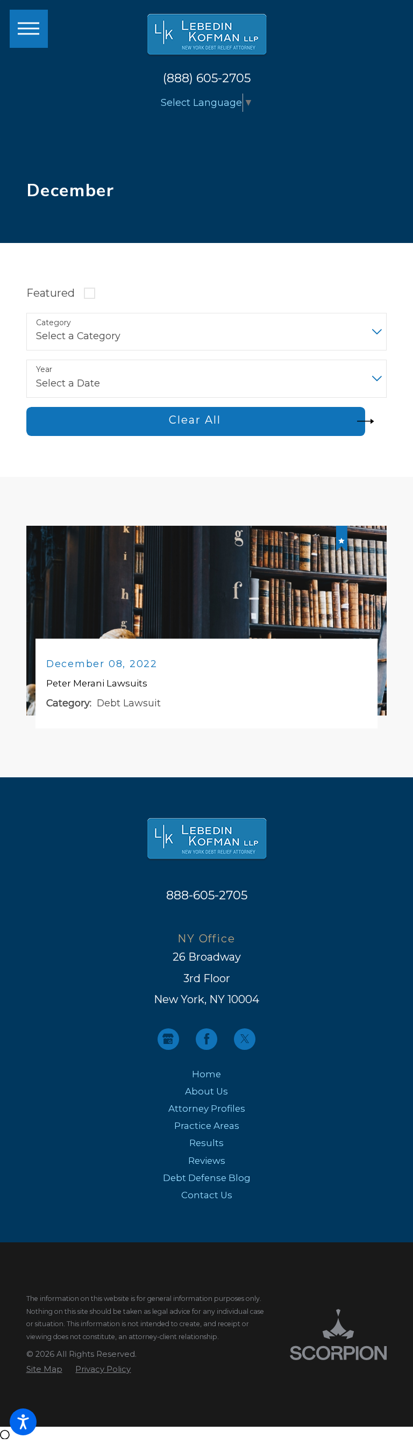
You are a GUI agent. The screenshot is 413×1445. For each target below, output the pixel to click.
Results (206, 1143)
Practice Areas (206, 1125)
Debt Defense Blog (207, 1177)
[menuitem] (206, 1074)
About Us (206, 1091)
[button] (23, 1421)
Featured (50, 293)
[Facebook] (206, 1039)
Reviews (206, 1160)
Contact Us (206, 1195)
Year (44, 369)
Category (53, 322)
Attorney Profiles (206, 1108)
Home (206, 1074)
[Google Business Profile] (168, 1039)
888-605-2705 (206, 895)
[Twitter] (244, 1039)
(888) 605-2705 (207, 78)
